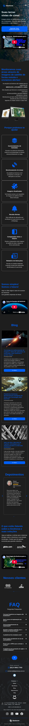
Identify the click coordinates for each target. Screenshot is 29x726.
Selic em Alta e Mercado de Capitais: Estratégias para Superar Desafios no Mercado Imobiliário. (13, 445)
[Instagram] (7, 714)
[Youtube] (17, 714)
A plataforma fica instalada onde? (12, 635)
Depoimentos (14, 690)
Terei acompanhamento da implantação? (10, 625)
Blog (14, 688)
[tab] (15, 615)
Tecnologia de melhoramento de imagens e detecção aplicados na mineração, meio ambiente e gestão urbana (14, 352)
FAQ (14, 692)
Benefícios (14, 685)
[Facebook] (22, 714)
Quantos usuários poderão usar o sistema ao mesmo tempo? (12, 630)
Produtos (13, 681)
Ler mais (14, 370)
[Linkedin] (12, 714)
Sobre (14, 683)
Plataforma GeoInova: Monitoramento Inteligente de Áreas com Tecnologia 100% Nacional (13, 396)
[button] (26, 5)
